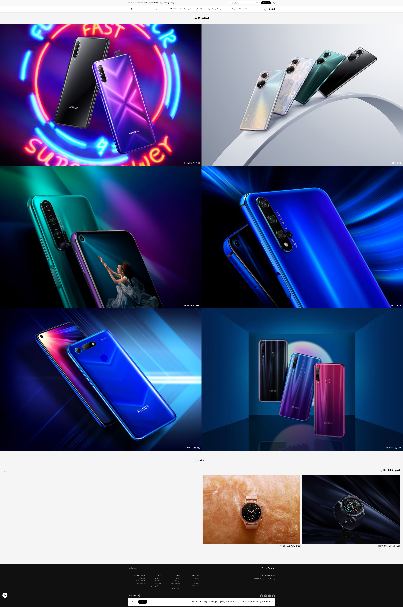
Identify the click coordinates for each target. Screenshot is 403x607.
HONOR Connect (140, 581)
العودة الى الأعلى (133, 568)
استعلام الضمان (157, 583)
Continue (266, 3)
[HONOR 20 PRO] (101, 238)
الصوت (178, 586)
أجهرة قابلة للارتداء (199, 9)
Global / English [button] (234, 3)
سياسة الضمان (158, 581)
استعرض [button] (158, 9)
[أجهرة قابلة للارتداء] (193, 9)
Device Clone (141, 583)
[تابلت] (224, 9)
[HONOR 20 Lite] (302, 380)
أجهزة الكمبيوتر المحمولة (215, 9)
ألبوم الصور (196, 583)
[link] (273, 596)
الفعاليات (197, 578)
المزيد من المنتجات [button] (185, 9)
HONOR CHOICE (175, 588)
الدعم (165, 9)
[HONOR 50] (302, 95)
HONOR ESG (195, 586)
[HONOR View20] (101, 380)
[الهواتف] (231, 9)
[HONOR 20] (302, 238)
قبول (142, 601)
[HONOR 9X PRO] (101, 95)
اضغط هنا (193, 601)
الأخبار (197, 581)
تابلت (226, 9)
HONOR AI (242, 9)
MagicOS (173, 9)
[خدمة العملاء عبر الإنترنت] (4, 595)
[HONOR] (270, 568)
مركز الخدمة (158, 578)
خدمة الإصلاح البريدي (156, 586)
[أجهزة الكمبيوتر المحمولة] (207, 9)
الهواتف (233, 9)
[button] (4, 472)
